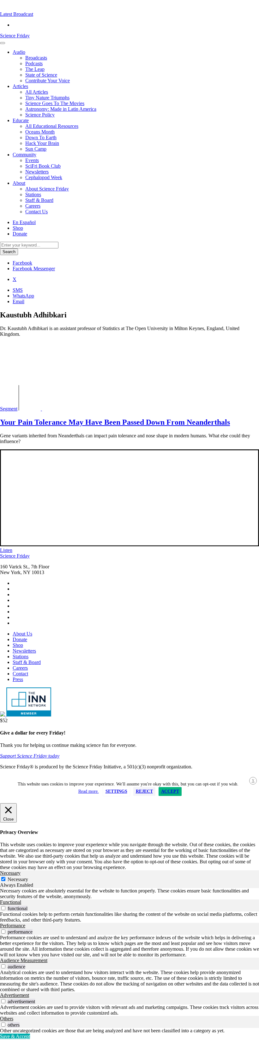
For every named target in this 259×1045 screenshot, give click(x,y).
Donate (20, 233)
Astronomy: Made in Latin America (60, 109)
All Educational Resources (51, 126)
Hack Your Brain (42, 143)
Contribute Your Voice (47, 80)
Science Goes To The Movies (54, 103)
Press (18, 679)
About (19, 183)
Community (24, 154)
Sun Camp (35, 149)
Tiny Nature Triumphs (47, 97)
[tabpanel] (129, 893)
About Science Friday (47, 188)
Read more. (88, 791)
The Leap (35, 69)
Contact (20, 673)
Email (18, 301)
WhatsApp (23, 295)
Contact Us (36, 211)
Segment (8, 408)
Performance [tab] (12, 925)
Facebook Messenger (34, 268)
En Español (24, 222)
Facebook (22, 263)
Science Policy (40, 114)
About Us (22, 633)
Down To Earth (41, 137)
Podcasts (34, 63)
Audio (19, 52)
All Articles (36, 92)
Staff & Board (39, 200)
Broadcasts (36, 57)
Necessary (18, 879)
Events (32, 160)
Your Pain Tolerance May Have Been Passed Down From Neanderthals (115, 422)
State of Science (41, 75)
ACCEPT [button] (170, 791)
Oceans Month (40, 132)
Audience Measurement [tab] (23, 960)
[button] (16, 14)
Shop (18, 228)
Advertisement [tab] (14, 995)
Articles (20, 86)
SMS (18, 290)
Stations (33, 194)
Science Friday (15, 35)
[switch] (3, 908)
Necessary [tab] (10, 873)
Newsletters (37, 171)
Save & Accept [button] (15, 1036)
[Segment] (49, 408)
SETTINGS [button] (116, 791)
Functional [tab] (10, 902)
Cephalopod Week (43, 177)
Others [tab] (6, 1018)
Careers (32, 206)
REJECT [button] (144, 791)
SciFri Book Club (43, 166)
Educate (21, 120)
